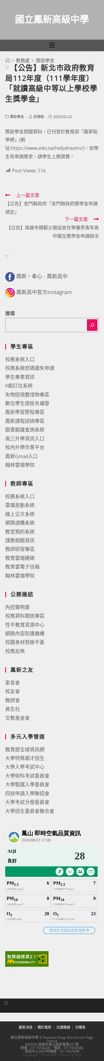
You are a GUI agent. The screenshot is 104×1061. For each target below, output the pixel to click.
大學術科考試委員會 (27, 775)
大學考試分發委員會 (27, 802)
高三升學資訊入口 (24, 438)
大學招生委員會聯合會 (29, 811)
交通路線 (63, 1027)
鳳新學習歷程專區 (24, 412)
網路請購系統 (20, 522)
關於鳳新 (44, 1027)
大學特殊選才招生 (24, 758)
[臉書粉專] (10, 276)
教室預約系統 (20, 531)
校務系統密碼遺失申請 (29, 368)
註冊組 (39, 116)
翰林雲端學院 (20, 465)
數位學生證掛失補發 (27, 403)
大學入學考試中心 (24, 766)
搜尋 (10, 313)
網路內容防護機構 (24, 633)
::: (7, 67)
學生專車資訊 (20, 377)
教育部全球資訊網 (24, 749)
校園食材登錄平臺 (24, 642)
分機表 (80, 1027)
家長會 (12, 682)
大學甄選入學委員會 (27, 784)
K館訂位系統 (19, 385)
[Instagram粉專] (10, 292)
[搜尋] (92, 325)
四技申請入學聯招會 (27, 793)
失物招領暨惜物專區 (27, 394)
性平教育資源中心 (24, 624)
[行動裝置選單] (52, 45)
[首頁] (7, 60)
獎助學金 (17, 116)
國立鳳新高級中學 (52, 19)
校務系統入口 (20, 359)
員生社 (12, 709)
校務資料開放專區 (24, 615)
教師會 (12, 700)
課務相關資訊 (20, 540)
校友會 (12, 691)
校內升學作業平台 (24, 447)
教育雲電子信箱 (22, 566)
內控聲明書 (17, 607)
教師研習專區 (20, 549)
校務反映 (15, 651)
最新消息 (26, 1027)
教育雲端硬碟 (20, 558)
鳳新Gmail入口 (21, 456)
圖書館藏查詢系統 (24, 429)
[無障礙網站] (27, 958)
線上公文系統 (20, 514)
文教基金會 (17, 718)
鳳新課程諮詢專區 (24, 421)
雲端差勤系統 (20, 505)
